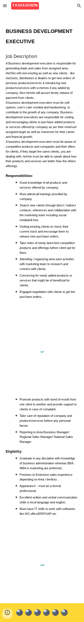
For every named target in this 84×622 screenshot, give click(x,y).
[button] (5, 5)
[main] (42, 160)
